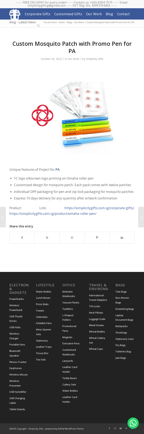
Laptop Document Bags (124, 318)
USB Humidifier (17, 391)
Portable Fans (17, 344)
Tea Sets (41, 359)
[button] (133, 423)
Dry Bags (121, 345)
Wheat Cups (96, 349)
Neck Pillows (96, 312)
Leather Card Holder (69, 369)
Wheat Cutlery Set (97, 340)
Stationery (42, 340)
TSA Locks (94, 306)
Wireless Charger (14, 336)
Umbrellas (42, 317)
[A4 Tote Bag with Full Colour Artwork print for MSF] (3, 217)
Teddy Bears (69, 378)
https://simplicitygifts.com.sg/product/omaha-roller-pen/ (52, 213)
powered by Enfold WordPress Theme (64, 428)
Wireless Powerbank (15, 308)
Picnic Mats (42, 304)
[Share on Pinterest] (97, 237)
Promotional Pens (69, 328)
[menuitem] (16, 14)
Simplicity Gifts (95, 59)
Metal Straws (96, 325)
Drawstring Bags (125, 309)
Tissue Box (42, 353)
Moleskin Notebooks (68, 294)
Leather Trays (44, 346)
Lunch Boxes (43, 297)
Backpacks (122, 326)
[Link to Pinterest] (126, 428)
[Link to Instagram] (115, 428)
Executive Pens (71, 343)
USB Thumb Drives (15, 319)
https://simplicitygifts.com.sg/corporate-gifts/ (99, 208)
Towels (40, 310)
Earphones (15, 368)
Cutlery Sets (69, 384)
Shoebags (121, 332)
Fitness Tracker (18, 362)
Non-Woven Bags (122, 300)
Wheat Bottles (97, 331)
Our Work (73, 59)
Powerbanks (16, 299)
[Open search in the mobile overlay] (38, 25)
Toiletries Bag (123, 351)
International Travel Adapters (98, 298)
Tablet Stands (17, 409)
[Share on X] (47, 237)
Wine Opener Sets (43, 332)
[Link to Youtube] (120, 428)
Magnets (67, 337)
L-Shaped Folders (67, 318)
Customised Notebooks (69, 352)
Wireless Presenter (15, 383)
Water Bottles (43, 291)
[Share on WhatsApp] (72, 237)
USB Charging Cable (17, 400)
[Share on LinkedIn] (122, 237)
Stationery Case (125, 339)
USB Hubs (15, 327)
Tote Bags (121, 291)
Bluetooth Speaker (14, 353)
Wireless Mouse (18, 374)
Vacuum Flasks (70, 302)
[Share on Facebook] (22, 237)
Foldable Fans (44, 323)
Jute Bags (121, 358)
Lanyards (67, 361)
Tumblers (67, 309)
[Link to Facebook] (109, 428)
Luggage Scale (97, 319)
